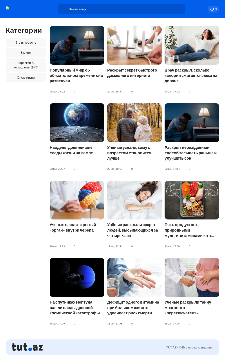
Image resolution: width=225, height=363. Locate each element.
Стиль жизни (26, 77)
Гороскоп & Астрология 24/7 (26, 65)
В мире (26, 52)
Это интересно (25, 42)
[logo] (21, 8)
